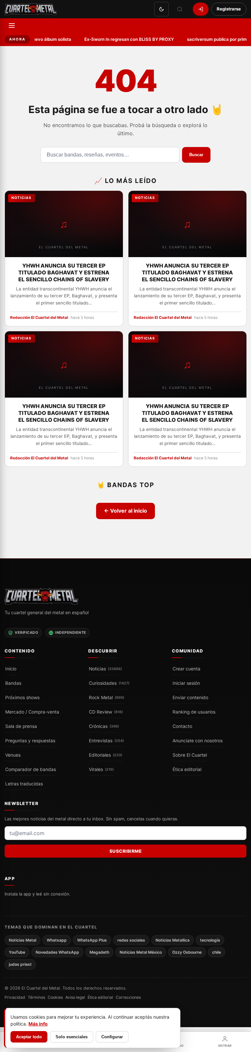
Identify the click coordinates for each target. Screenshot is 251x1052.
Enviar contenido (190, 697)
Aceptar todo (29, 1036)
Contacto (182, 726)
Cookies (55, 997)
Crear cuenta (186, 668)
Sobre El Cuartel (190, 755)
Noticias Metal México (141, 952)
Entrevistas (106, 740)
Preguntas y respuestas (30, 740)
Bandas (13, 683)
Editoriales (105, 755)
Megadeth (99, 952)
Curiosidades (109, 683)
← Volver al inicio (125, 510)
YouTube (17, 952)
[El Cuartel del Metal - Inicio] (31, 9)
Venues (13, 755)
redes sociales (131, 939)
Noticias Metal (22, 939)
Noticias (105, 668)
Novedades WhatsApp (57, 952)
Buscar (196, 154)
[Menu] (12, 25)
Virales (101, 769)
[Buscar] (180, 9)
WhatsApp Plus (92, 939)
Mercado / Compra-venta (32, 712)
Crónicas (104, 726)
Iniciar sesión (186, 683)
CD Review (106, 712)
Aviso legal (75, 997)
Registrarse (229, 8)
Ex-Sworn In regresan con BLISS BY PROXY (124, 39)
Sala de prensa (21, 726)
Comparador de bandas (30, 769)
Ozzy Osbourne (187, 952)
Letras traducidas (24, 783)
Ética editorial (187, 769)
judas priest (20, 964)
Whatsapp (57, 939)
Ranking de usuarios (194, 712)
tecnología (210, 939)
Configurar (112, 1036)
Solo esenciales (72, 1036)
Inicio (10, 668)
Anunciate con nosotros (198, 740)
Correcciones (128, 997)
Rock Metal (106, 697)
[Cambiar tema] (161, 9)
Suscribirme (125, 851)
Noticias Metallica (173, 939)
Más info (38, 1024)
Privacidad (15, 997)
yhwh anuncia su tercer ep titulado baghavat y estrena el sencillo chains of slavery (63, 272)
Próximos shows (22, 697)
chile (216, 952)
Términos (36, 997)
